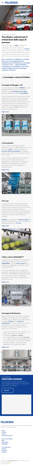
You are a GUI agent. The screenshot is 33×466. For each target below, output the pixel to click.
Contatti (6, 390)
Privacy (4, 434)
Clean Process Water (7, 439)
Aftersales (4, 450)
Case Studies (5, 442)
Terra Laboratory (6, 447)
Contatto (4, 452)
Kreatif (8, 463)
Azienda (4, 448)
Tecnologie (4, 443)
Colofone (4, 432)
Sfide (3, 440)
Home (3, 430)
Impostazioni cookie (7, 435)
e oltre (17, 64)
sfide (16, 45)
